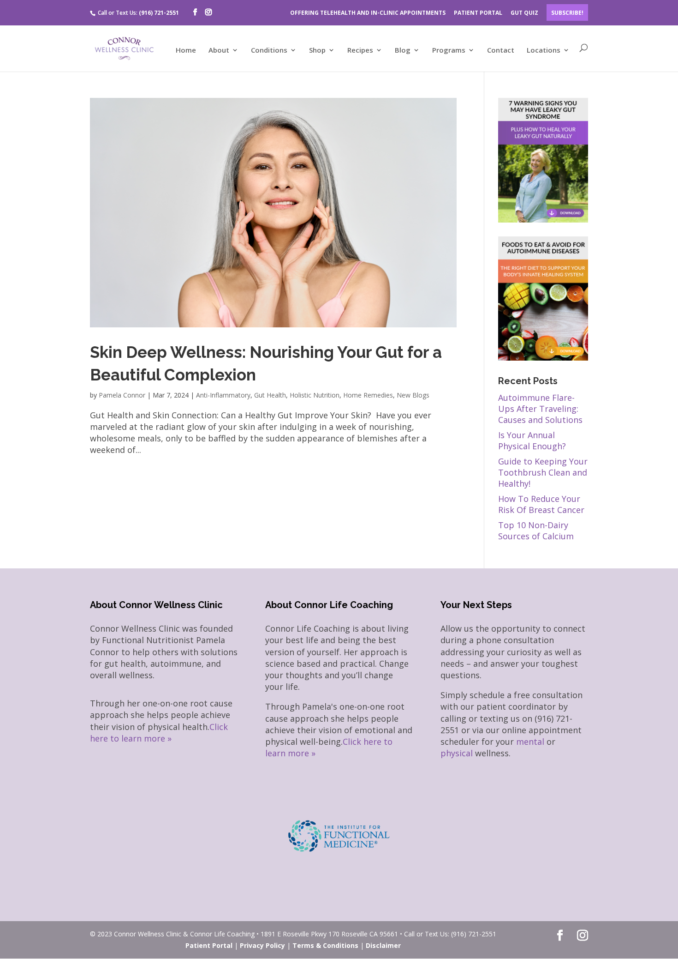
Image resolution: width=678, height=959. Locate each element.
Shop (317, 50)
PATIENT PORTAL (478, 13)
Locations (543, 50)
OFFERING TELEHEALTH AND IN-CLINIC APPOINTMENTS (368, 13)
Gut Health (270, 395)
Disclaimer (383, 945)
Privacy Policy (262, 945)
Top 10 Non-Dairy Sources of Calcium (536, 530)
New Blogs (413, 395)
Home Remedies (368, 395)
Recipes (360, 50)
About (218, 50)
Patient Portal (208, 945)
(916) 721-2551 (159, 13)
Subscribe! (567, 13)
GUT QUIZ (524, 13)
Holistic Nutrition (314, 395)
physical (456, 753)
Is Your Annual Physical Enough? (532, 440)
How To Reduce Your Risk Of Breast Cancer (541, 504)
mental (530, 741)
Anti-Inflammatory (223, 395)
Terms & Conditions (325, 945)
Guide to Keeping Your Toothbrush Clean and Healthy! (543, 472)
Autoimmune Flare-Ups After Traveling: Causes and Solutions (540, 408)
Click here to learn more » (159, 732)
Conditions (269, 50)
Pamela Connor (122, 395)
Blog (402, 50)
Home (186, 50)
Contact (500, 50)
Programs (448, 50)
